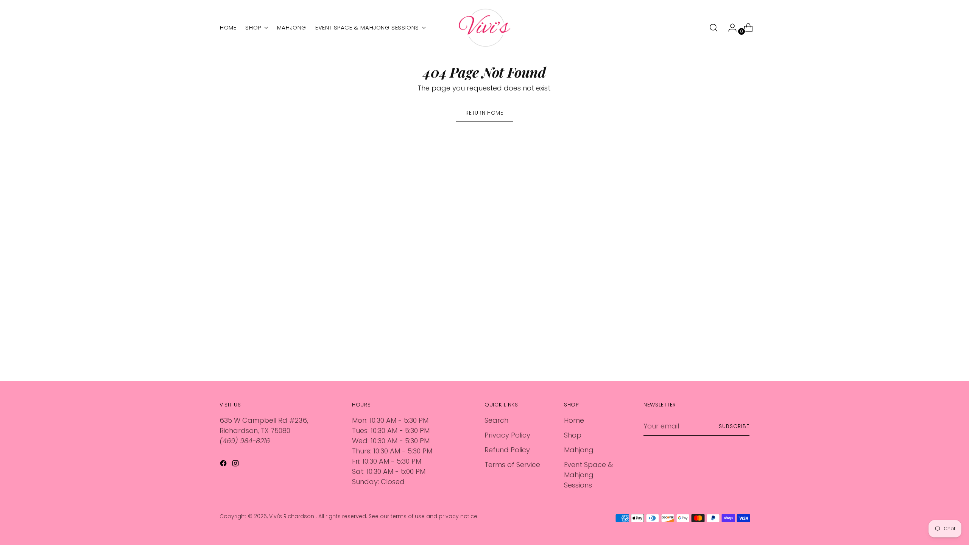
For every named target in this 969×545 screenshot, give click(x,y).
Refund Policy (507, 450)
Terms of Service (512, 464)
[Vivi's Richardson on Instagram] (236, 464)
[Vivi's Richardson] (484, 28)
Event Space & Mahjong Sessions (588, 475)
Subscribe (734, 426)
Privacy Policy (507, 435)
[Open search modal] (713, 27)
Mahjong (579, 450)
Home (574, 420)
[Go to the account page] (729, 27)
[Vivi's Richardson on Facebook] (224, 464)
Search (496, 420)
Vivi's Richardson (292, 516)
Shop (572, 435)
